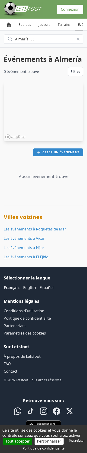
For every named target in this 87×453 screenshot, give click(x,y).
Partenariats (15, 325)
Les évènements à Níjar (24, 247)
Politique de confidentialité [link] (43, 448)
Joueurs (44, 24)
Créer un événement (60, 152)
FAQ (7, 363)
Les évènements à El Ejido (26, 256)
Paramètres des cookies (25, 333)
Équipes (25, 24)
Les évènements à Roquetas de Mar (35, 229)
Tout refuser (77, 441)
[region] (43, 111)
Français (11, 287)
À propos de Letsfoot (22, 356)
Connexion (70, 9)
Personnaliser (49, 441)
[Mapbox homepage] (15, 137)
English (29, 287)
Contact (10, 371)
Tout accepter (18, 441)
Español (47, 287)
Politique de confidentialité (27, 318)
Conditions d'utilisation (24, 310)
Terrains (64, 24)
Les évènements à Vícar (24, 238)
